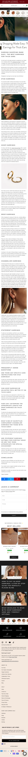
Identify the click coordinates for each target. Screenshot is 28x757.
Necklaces (4, 713)
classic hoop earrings (16, 148)
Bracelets (3, 717)
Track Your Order (5, 693)
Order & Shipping (5, 696)
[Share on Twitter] (11, 479)
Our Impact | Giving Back (7, 670)
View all (14, 557)
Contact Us (4, 691)
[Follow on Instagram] (2, 642)
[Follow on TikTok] (13, 642)
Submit (14, 515)
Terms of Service (9, 491)
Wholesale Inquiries (6, 678)
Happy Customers (5, 672)
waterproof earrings (16, 62)
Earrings (3, 722)
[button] (24, 8)
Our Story (4, 667)
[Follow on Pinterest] (6, 642)
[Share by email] (23, 479)
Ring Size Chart (5, 704)
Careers (3, 680)
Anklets (3, 719)
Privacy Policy (4, 702)
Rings (3, 715)
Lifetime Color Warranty (6, 674)
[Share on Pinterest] (17, 479)
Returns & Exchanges (6, 698)
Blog (2, 683)
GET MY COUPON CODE (14, 740)
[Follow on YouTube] (10, 642)
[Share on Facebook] (4, 479)
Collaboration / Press (6, 676)
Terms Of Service (5, 700)
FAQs (3, 689)
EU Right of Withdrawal (6, 706)
